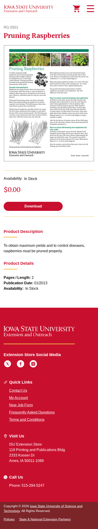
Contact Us (18, 390)
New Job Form (21, 405)
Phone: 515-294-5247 (26, 485)
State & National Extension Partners (45, 519)
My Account (18, 398)
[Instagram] (33, 364)
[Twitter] (7, 364)
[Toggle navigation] (89, 9)
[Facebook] (20, 364)
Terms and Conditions (26, 420)
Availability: (13, 178)
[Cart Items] (77, 8)
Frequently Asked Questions (32, 412)
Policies (9, 519)
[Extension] (29, 8)
